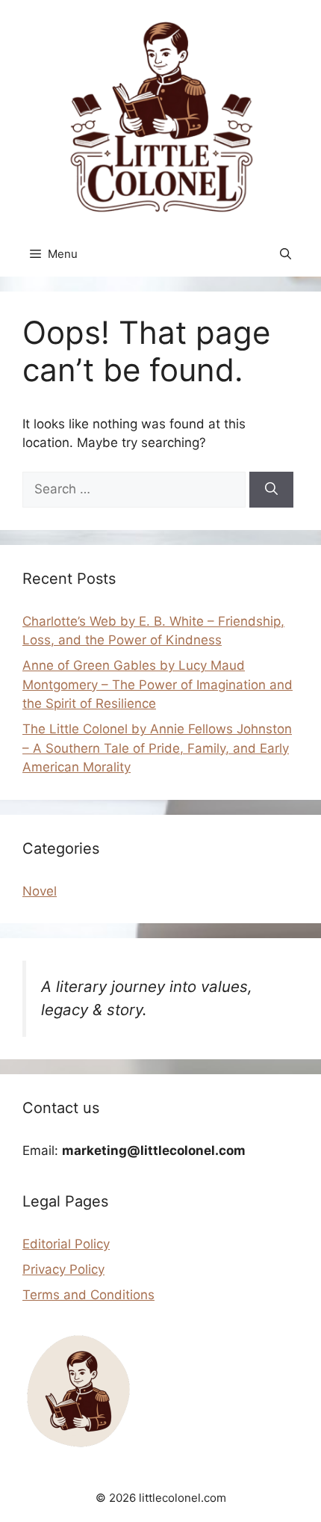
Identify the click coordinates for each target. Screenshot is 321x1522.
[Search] (271, 490)
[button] (285, 254)
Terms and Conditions (88, 1294)
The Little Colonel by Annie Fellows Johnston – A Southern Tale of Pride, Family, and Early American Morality (157, 747)
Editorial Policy (66, 1243)
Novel (39, 891)
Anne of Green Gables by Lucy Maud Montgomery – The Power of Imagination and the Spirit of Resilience (157, 684)
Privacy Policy (63, 1269)
